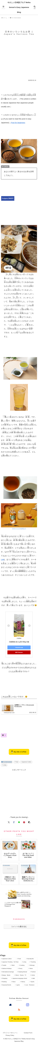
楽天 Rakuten (19, 652)
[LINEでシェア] (19, 822)
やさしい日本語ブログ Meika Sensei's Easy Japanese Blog (19, 7)
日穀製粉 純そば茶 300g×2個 (19, 642)
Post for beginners (18, 123)
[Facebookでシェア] (13, 822)
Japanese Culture (26, 762)
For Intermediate (7, 762)
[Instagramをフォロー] (27, 1005)
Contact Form (28, 1033)
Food (16, 762)
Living (4, 765)
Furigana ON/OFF (8, 198)
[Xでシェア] (8, 822)
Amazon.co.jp (19, 647)
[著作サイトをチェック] (10, 1005)
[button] (29, 822)
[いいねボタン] (2, 735)
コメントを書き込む (19, 926)
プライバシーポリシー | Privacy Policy (10, 1034)
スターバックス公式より (19, 528)
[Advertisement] (19, 56)
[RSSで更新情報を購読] (19, 1010)
